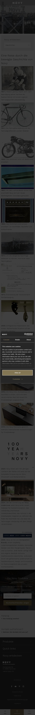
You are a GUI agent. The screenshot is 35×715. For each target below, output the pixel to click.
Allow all (17, 373)
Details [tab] (17, 340)
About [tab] (29, 340)
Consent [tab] (6, 340)
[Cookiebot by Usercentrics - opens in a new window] (25, 334)
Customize (16, 379)
